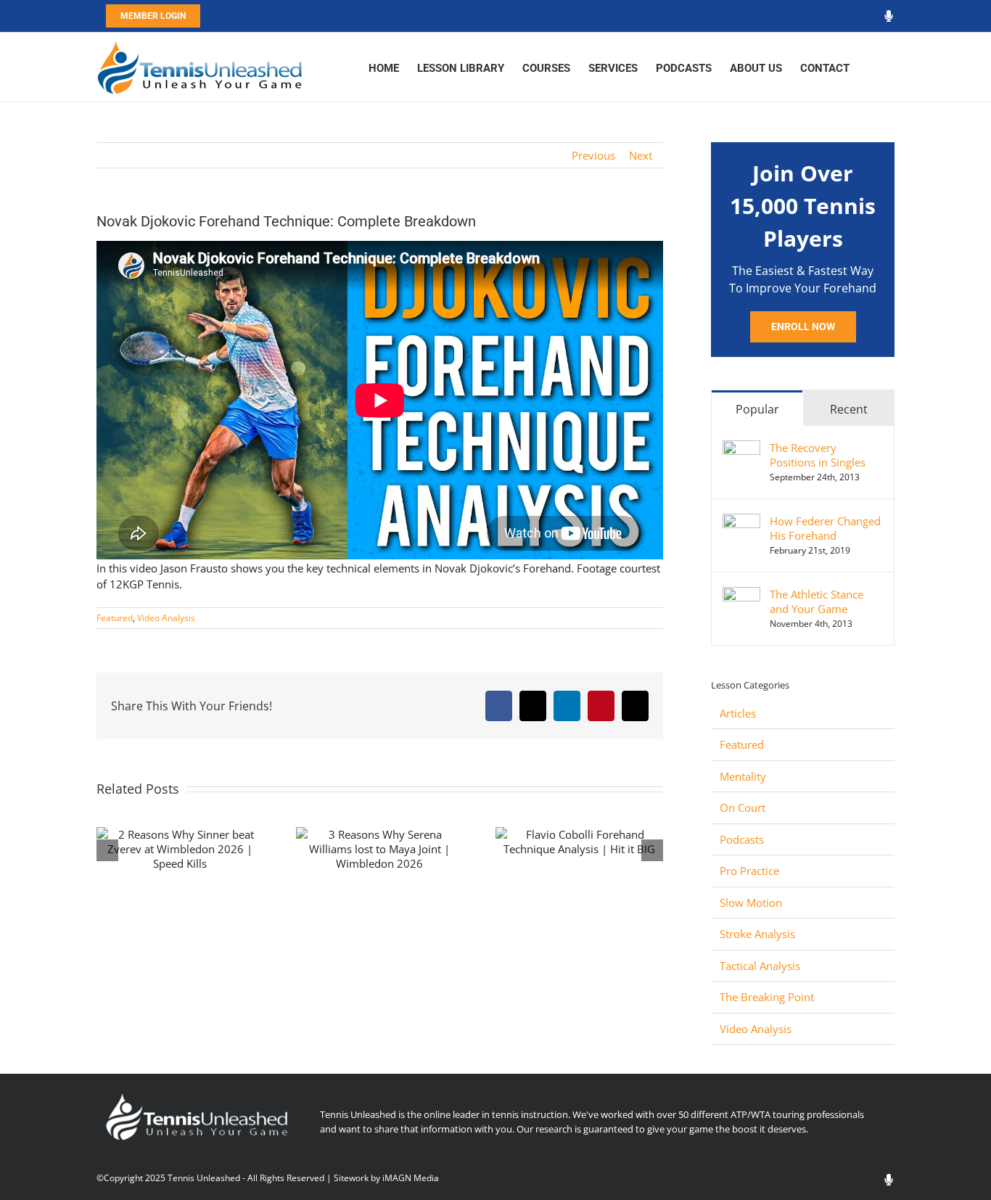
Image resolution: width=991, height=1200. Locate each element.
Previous (593, 155)
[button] (872, 67)
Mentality (743, 776)
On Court (742, 807)
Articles (738, 713)
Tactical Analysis (760, 965)
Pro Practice (749, 870)
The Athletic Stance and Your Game (816, 601)
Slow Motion (751, 902)
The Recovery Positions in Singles (817, 454)
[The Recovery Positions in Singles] (741, 448)
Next (640, 155)
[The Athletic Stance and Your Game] (741, 595)
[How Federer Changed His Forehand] (741, 521)
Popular (757, 409)
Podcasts (742, 839)
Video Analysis (166, 618)
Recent (849, 409)
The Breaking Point (767, 997)
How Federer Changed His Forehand (825, 528)
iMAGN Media (410, 1178)
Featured (114, 618)
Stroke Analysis (757, 933)
